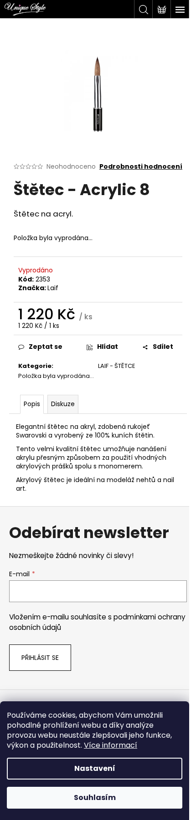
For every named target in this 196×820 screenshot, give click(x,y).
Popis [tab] (32, 403)
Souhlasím (95, 797)
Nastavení (94, 768)
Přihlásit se (40, 657)
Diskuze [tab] (63, 403)
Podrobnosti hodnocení (140, 166)
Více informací (110, 745)
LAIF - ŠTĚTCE (116, 366)
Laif (52, 287)
